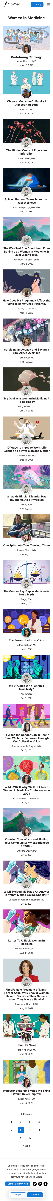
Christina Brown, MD (26, 850)
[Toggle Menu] (48, 4)
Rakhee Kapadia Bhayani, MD (26, 746)
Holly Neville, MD (26, 406)
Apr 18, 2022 (26, 162)
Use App (37, 4)
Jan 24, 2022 (26, 410)
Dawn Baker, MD (26, 158)
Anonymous (26, 504)
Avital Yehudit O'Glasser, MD (26, 798)
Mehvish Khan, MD (26, 455)
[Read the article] (26, 82)
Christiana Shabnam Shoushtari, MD (26, 899)
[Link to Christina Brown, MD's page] (26, 831)
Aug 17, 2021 (26, 952)
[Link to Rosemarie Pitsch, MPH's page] (26, 982)
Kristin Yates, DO (26, 1098)
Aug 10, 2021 (26, 1008)
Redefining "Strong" (26, 57)
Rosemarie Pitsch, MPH (26, 1004)
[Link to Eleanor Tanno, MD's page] (26, 537)
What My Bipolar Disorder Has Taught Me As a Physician (26, 498)
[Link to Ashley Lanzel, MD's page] (26, 293)
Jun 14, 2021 (26, 1102)
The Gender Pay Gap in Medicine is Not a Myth (26, 593)
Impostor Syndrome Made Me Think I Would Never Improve (26, 1092)
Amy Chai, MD (26, 109)
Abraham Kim (20, 259)
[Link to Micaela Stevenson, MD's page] (26, 933)
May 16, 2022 (26, 65)
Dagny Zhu (26, 599)
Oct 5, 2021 (26, 697)
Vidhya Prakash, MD (26, 645)
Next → (26, 1145)
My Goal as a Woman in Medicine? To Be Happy (26, 400)
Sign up (35, 1194)
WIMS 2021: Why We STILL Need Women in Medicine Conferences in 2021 (26, 790)
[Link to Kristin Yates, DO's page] (26, 1083)
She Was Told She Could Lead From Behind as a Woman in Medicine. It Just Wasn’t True (26, 252)
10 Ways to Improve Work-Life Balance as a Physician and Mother (27, 449)
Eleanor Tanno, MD (26, 550)
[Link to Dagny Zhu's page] (26, 583)
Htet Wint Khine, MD (27, 1049)
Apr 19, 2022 (26, 113)
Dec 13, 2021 (26, 459)
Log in (18, 1194)
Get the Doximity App (18, 1183)
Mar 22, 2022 (26, 263)
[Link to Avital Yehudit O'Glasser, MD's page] (26, 779)
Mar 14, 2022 (26, 312)
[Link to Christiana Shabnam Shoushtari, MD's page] (26, 884)
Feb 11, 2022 (26, 361)
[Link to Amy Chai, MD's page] (26, 93)
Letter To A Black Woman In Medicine (26, 942)
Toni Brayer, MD (26, 357)
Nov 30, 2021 (26, 508)
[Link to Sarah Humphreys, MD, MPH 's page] (26, 192)
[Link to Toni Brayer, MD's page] (26, 342)
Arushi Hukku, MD (26, 61)
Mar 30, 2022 (26, 211)
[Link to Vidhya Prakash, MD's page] (26, 632)
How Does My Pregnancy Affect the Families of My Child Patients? (26, 302)
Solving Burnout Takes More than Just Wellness (26, 201)
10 (30, 1137)
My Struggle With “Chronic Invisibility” (26, 687)
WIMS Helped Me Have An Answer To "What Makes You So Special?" (26, 893)
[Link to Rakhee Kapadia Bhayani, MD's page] (26, 727)
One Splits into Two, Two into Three (26, 545)
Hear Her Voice (27, 1045)
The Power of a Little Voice (26, 640)
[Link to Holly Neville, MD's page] (26, 391)
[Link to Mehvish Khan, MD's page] (26, 440)
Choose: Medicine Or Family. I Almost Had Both (26, 103)
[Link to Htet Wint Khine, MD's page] (26, 1037)
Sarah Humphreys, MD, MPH (26, 207)
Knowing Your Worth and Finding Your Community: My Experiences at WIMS (26, 843)
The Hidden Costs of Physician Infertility (26, 152)
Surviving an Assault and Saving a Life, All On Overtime (26, 351)
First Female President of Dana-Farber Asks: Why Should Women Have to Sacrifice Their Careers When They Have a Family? (26, 994)
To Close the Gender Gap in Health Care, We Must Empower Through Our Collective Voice (26, 738)
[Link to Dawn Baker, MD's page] (26, 142)
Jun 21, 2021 (26, 1053)
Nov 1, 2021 (26, 603)
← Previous (26, 1114)
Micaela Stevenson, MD (26, 948)
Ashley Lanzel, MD (26, 308)
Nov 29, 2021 (26, 554)
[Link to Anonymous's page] (26, 489)
